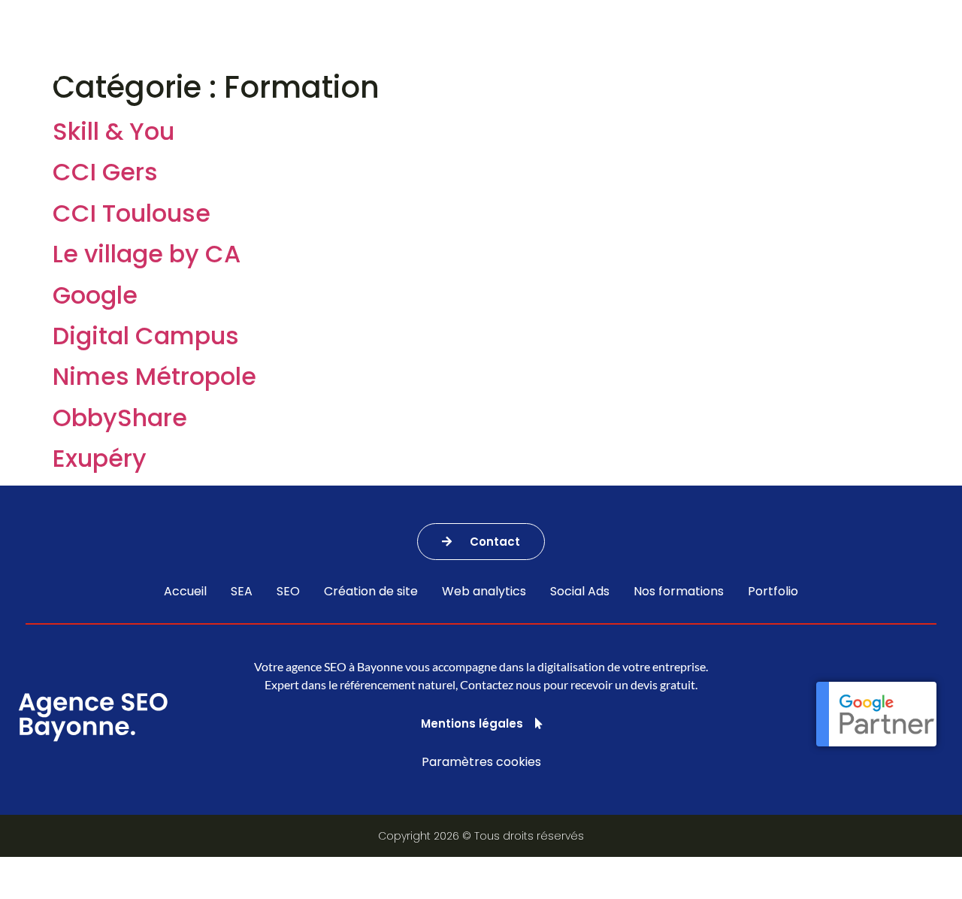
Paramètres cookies (481, 761)
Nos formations (633, 52)
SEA (242, 591)
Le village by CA (146, 254)
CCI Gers (105, 172)
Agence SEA (505, 52)
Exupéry (100, 458)
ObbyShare (120, 417)
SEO (288, 591)
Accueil (185, 591)
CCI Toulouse (131, 213)
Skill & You (113, 131)
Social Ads (580, 591)
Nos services (270, 52)
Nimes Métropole (154, 376)
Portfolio (750, 52)
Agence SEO (389, 52)
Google (95, 295)
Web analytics (484, 591)
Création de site (371, 591)
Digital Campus (146, 336)
